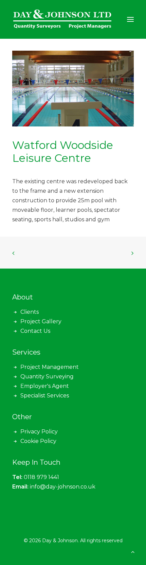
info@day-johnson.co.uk (62, 486)
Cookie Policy (38, 441)
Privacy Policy (39, 431)
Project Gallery (40, 321)
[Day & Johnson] (63, 19)
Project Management (49, 367)
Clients (29, 312)
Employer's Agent (44, 386)
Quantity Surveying (47, 376)
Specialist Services (44, 395)
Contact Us (35, 331)
